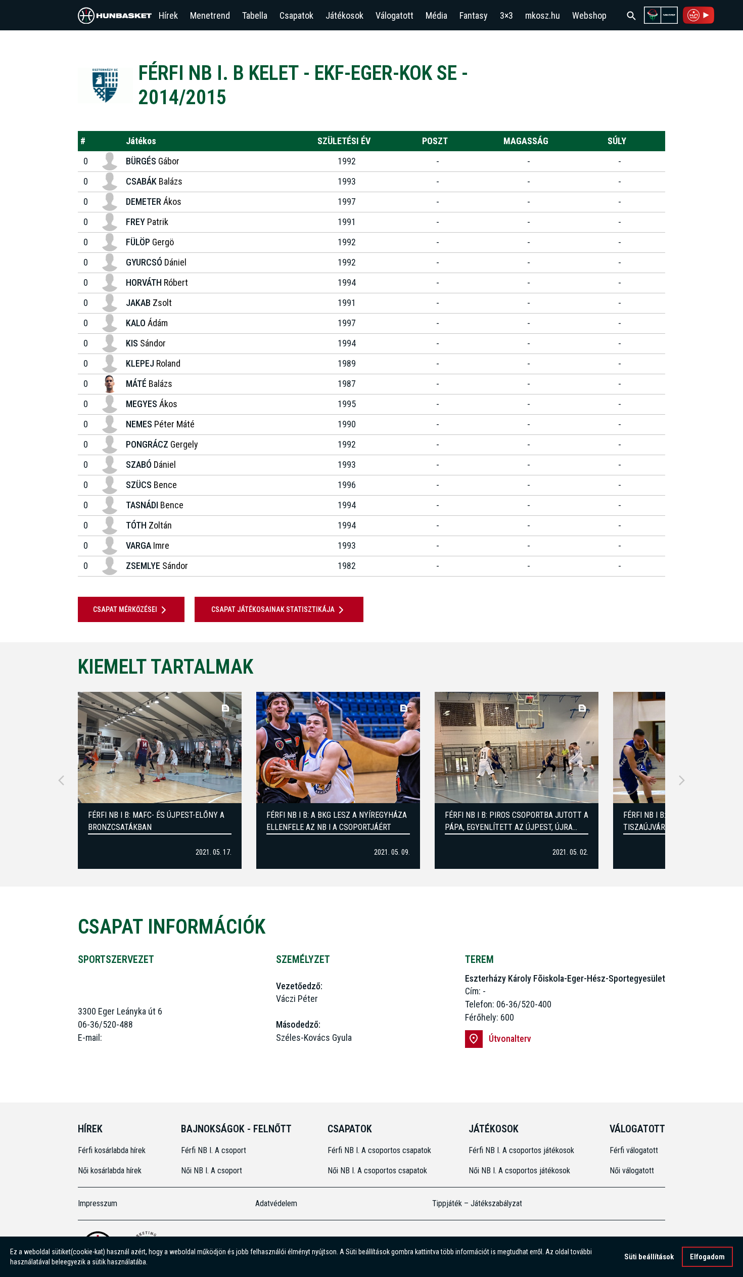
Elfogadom (707, 1256)
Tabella (254, 15)
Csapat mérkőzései (125, 609)
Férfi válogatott (634, 1150)
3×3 (506, 15)
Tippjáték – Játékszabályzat (477, 1203)
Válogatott (394, 15)
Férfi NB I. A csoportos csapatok (380, 1150)
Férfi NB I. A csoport (213, 1150)
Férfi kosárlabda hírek (112, 1150)
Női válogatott (632, 1170)
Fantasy (473, 15)
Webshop (589, 15)
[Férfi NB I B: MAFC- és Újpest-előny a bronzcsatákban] (160, 747)
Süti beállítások (649, 1256)
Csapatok (296, 15)
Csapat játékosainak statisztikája (273, 609)
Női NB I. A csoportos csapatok (378, 1170)
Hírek (168, 15)
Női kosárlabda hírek (110, 1170)
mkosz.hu (542, 15)
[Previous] (61, 780)
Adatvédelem (276, 1203)
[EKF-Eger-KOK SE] (105, 85)
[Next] (682, 780)
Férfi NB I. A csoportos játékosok (521, 1150)
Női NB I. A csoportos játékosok (519, 1170)
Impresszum (97, 1203)
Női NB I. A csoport (211, 1170)
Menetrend (210, 15)
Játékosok (344, 15)
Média (436, 15)
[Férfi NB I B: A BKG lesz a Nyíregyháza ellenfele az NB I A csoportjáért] (338, 747)
